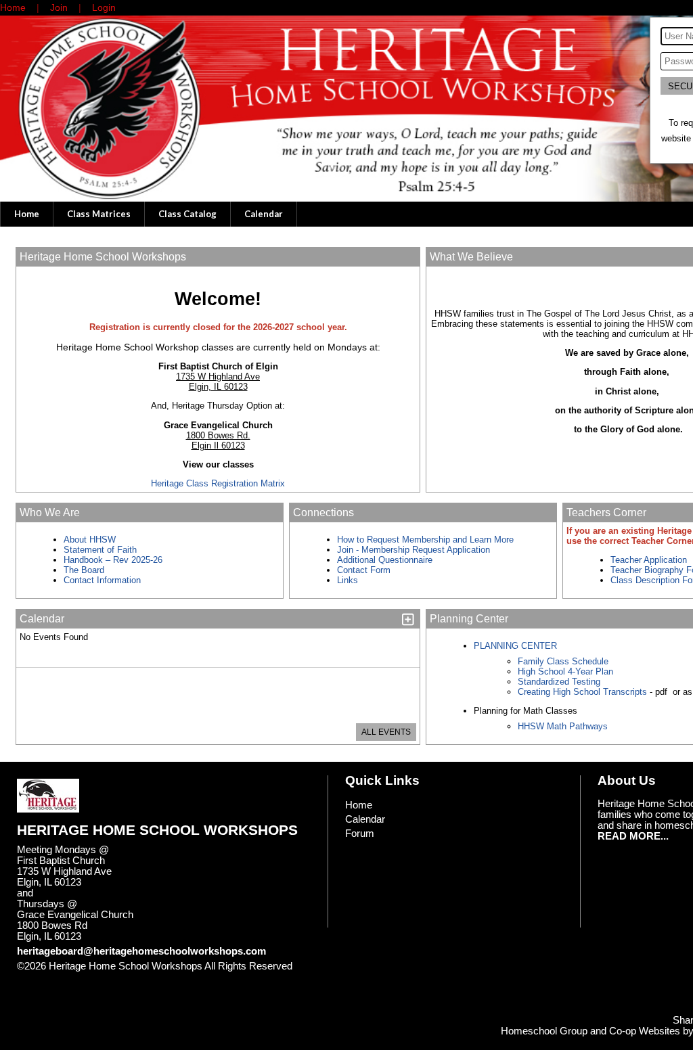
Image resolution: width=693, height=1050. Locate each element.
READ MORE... (633, 836)
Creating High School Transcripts (582, 692)
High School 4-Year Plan (565, 671)
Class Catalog (187, 213)
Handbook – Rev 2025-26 (113, 560)
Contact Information (103, 580)
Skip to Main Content (73, 977)
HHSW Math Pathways (563, 726)
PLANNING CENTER (515, 646)
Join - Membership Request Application (413, 550)
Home (26, 213)
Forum (359, 833)
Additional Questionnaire (384, 560)
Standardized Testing (559, 682)
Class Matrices (99, 213)
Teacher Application (648, 560)
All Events (386, 732)
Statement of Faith (100, 550)
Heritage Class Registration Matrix (218, 483)
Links (347, 580)
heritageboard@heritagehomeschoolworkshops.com (141, 951)
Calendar (263, 213)
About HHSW (90, 539)
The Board (84, 570)
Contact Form (363, 570)
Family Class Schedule (563, 661)
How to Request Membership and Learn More (425, 539)
